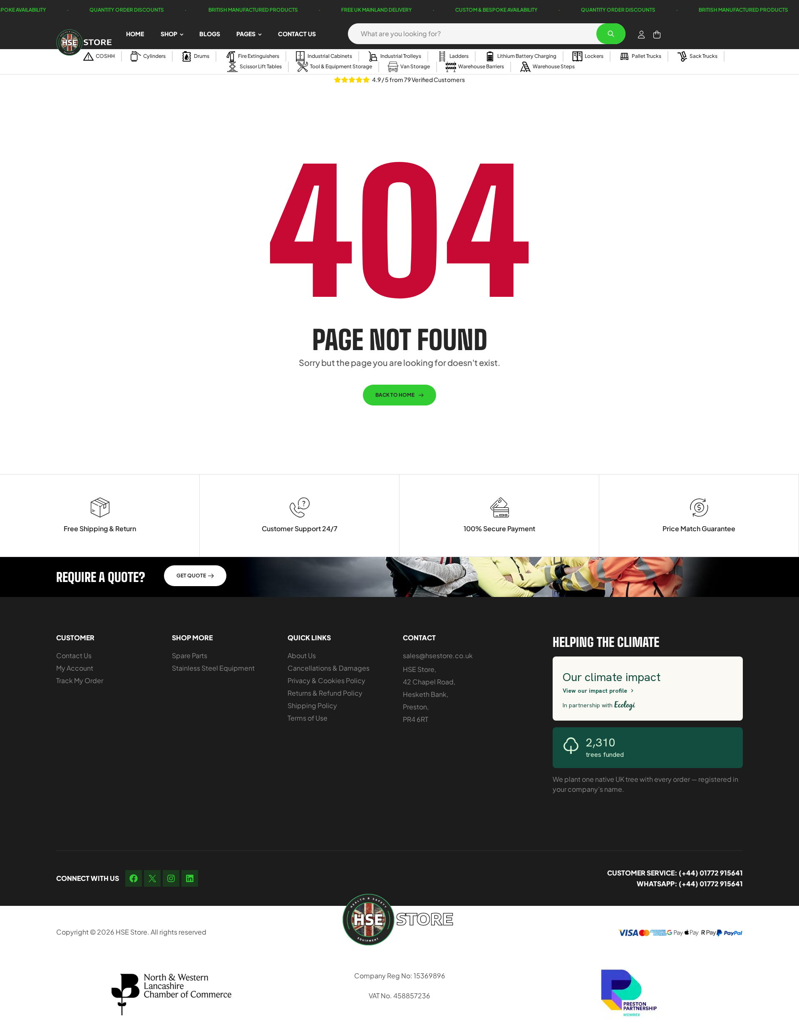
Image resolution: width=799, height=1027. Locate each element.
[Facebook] (133, 878)
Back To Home (394, 395)
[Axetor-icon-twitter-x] (152, 878)
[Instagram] (171, 878)
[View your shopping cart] (656, 34)
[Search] (610, 33)
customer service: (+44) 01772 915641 (675, 872)
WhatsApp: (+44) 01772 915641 (690, 883)
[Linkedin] (189, 878)
